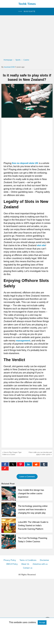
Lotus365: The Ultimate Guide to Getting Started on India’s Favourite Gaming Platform (33, 525)
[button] (27, 11)
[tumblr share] (44, 465)
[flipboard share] (5, 469)
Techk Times (27, 3)
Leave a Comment (27, 476)
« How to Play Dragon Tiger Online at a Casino (12, 453)
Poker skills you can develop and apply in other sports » (40, 453)
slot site (41, 245)
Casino (26, 60)
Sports (17, 60)
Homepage (8, 60)
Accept (42, 622)
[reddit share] (36, 465)
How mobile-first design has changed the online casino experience (31, 493)
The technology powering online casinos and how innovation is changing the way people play (33, 509)
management (23, 340)
